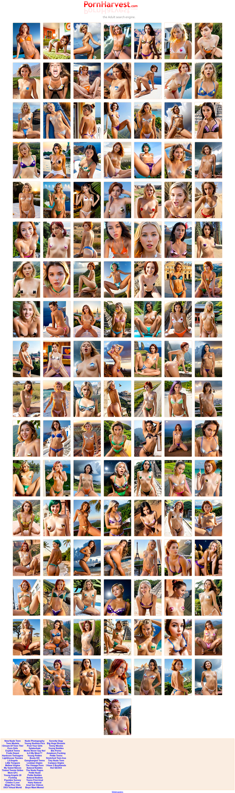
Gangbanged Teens (34, 760)
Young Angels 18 (12, 775)
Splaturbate (35, 748)
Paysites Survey (12, 780)
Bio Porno (56, 751)
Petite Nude (35, 773)
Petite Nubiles (34, 775)
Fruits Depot (12, 753)
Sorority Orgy (56, 741)
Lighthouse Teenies (12, 758)
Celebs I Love (13, 782)
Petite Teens (56, 755)
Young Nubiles (56, 748)
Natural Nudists (35, 778)
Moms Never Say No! (34, 751)
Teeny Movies (56, 746)
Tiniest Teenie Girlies (12, 770)
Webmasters (117, 792)
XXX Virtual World (12, 787)
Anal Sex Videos (34, 785)
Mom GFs (13, 773)
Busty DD (35, 758)
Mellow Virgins (12, 765)
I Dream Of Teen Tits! (12, 746)
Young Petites (34, 755)
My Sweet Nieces (12, 768)
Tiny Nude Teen (56, 760)
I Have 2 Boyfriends (56, 765)
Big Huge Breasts (56, 743)
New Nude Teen (12, 741)
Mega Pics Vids (13, 785)
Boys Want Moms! (34, 787)
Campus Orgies (56, 763)
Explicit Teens (12, 751)
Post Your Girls (34, 746)
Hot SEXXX (56, 768)
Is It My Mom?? (34, 753)
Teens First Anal (34, 780)
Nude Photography (34, 741)
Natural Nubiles (35, 768)
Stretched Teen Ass (56, 758)
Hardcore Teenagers (12, 755)
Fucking (12, 778)
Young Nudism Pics (34, 743)
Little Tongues (12, 763)
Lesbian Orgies (34, 763)
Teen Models (12, 743)
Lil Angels (12, 760)
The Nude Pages (34, 770)
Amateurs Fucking (56, 753)
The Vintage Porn (35, 765)
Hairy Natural (34, 782)
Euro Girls (12, 748)
